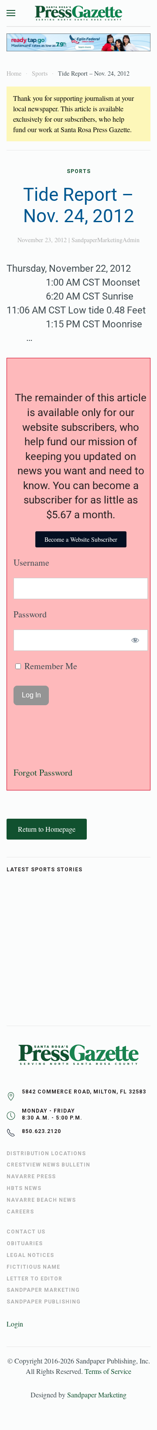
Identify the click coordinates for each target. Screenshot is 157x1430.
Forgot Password (43, 772)
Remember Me (49, 666)
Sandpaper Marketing (96, 1394)
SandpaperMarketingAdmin (106, 240)
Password (30, 614)
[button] (11, 13)
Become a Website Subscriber (80, 539)
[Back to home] (78, 13)
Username (31, 562)
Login (15, 1323)
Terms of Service (108, 1371)
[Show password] (135, 640)
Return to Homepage (46, 828)
